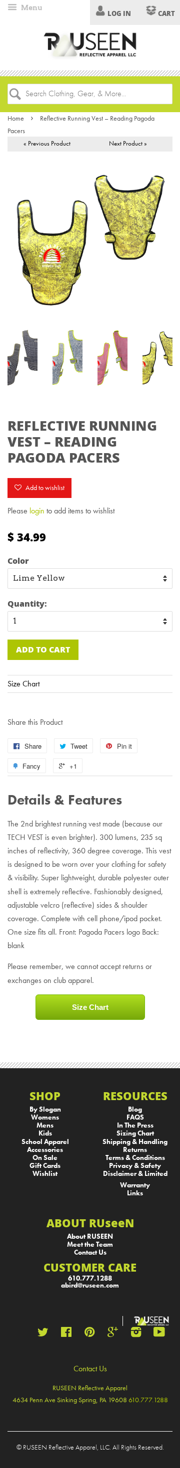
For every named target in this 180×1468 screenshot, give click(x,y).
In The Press (135, 1125)
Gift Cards (45, 1165)
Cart (165, 13)
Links (135, 1193)
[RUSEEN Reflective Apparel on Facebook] (66, 1334)
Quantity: (27, 603)
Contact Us (90, 1252)
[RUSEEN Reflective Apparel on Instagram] (136, 1334)
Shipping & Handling (135, 1142)
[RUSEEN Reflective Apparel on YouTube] (159, 1334)
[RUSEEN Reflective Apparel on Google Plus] (112, 1334)
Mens (45, 1125)
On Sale (45, 1157)
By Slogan (45, 1109)
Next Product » (128, 143)
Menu (31, 7)
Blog (135, 1109)
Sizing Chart (135, 1133)
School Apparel (45, 1142)
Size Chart (24, 683)
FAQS (135, 1117)
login (37, 510)
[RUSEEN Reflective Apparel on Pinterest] (89, 1334)
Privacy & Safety (135, 1165)
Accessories (45, 1149)
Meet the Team (90, 1244)
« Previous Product (47, 143)
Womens (45, 1117)
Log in (119, 13)
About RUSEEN (90, 1236)
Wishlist (45, 1173)
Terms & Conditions (135, 1157)
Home (16, 118)
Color (18, 560)
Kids (45, 1133)
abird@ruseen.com (90, 1285)
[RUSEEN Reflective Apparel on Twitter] (43, 1334)
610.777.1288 (90, 1278)
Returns (135, 1149)
